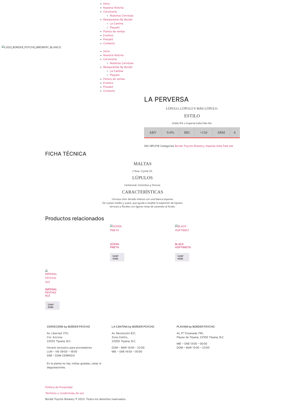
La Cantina (116, 23)
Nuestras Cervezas (121, 15)
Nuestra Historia (113, 7)
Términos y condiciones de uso (64, 393)
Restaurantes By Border (118, 19)
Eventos (108, 35)
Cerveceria (110, 11)
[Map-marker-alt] (143, 367)
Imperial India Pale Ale (219, 146)
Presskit (108, 39)
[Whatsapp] (78, 379)
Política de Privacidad (58, 387)
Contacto (109, 43)
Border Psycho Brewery (189, 146)
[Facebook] (60, 379)
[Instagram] (69, 379)
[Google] (51, 379)
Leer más (116, 257)
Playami (115, 27)
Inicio (106, 3)
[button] (142, 47)
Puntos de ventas (114, 31)
